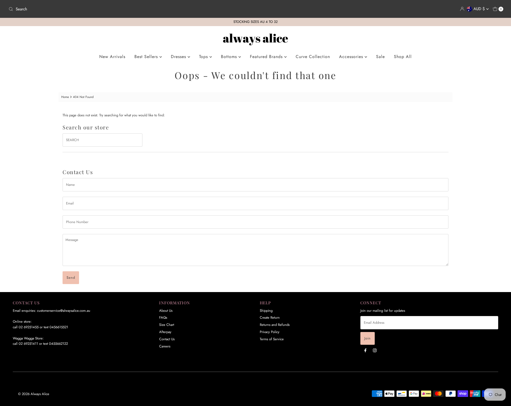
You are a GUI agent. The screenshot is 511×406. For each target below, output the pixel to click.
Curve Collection (313, 57)
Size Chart (166, 324)
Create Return (270, 317)
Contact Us (167, 339)
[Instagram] (375, 350)
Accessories (352, 57)
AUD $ (479, 9)
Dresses (179, 57)
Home (65, 97)
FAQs (163, 317)
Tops (204, 57)
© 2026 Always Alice (33, 393)
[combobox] (129, 9)
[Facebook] (365, 350)
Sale (380, 57)
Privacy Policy (269, 331)
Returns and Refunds (275, 324)
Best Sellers (146, 57)
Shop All (403, 57)
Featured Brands (267, 57)
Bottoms (229, 57)
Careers (164, 346)
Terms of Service (272, 339)
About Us (165, 310)
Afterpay (165, 331)
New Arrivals (112, 57)
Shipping (266, 310)
